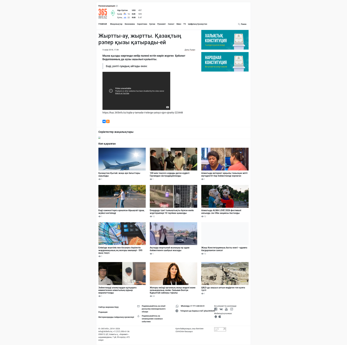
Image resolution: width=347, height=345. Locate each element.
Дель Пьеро (190, 50)
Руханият (161, 24)
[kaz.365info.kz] (104, 14)
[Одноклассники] (108, 121)
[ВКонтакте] (104, 121)
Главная (102, 24)
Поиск (243, 24)
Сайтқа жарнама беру (108, 307)
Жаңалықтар (116, 24)
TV (184, 24)
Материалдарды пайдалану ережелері (115, 317)
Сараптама (142, 24)
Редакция (102, 312)
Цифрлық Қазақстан (197, 24)
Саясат (171, 24)
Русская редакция (106, 6)
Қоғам (152, 24)
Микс (178, 24)
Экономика (130, 24)
